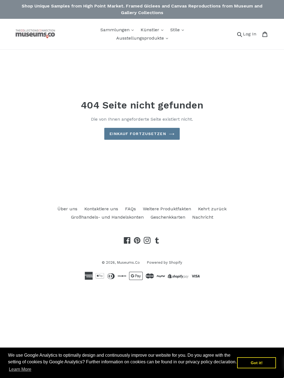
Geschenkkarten (168, 217)
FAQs (130, 208)
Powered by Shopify (164, 262)
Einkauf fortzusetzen (138, 133)
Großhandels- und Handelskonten (107, 217)
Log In (251, 34)
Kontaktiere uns (101, 208)
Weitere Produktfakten (167, 208)
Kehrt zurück (212, 208)
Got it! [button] (257, 363)
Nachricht (202, 217)
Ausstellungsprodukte (140, 38)
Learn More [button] (20, 369)
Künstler (151, 29)
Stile (175, 29)
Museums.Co (128, 262)
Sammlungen (115, 29)
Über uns (67, 208)
